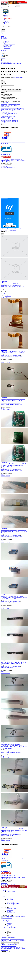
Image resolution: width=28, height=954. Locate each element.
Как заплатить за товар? (13, 903)
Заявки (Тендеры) (5, 91)
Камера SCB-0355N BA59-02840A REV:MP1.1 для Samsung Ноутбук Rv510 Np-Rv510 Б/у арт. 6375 (13, 663)
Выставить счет (11, 912)
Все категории (4, 63)
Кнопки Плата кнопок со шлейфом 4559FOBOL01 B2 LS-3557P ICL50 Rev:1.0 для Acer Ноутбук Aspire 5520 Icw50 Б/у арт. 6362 (14, 830)
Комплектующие (5, 356)
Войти (3, 58)
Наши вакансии (11, 891)
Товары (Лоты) (7, 89)
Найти (3, 29)
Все (2, 89)
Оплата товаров (5, 929)
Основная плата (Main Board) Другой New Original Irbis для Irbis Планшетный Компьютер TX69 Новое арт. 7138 (14, 531)
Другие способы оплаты (10, 927)
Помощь (3, 896)
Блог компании (10, 892)
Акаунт (2, 282)
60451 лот (8, 296)
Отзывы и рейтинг (11, 904)
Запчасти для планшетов (15, 356)
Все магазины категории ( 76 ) (8, 167)
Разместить (4, 37)
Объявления (10, 910)
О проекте (3, 890)
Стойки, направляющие (15, 752)
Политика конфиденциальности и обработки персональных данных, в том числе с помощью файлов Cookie (13, 940)
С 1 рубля (12, 91)
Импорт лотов (10, 902)
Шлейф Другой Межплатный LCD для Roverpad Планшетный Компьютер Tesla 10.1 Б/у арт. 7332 (13, 352)
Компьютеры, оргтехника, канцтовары (10, 285)
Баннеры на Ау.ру (11, 908)
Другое (11, 602)
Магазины (18, 91)
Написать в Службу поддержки (9, 944)
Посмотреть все (5, 297)
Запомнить (5, 55)
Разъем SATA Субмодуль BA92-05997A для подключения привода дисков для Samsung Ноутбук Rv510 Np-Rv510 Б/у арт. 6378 (14, 597)
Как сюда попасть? (18, 77)
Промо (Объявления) (16, 89)
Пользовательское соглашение (8, 937)
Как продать (10, 899)
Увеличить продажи (12, 900)
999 (9, 362)
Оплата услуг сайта (6, 920)
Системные (3, 288)
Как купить (9, 898)
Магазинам (9, 911)
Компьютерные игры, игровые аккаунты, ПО (12, 286)
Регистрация (4, 60)
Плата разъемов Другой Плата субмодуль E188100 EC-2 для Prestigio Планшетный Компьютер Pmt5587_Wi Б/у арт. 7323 (13, 465)
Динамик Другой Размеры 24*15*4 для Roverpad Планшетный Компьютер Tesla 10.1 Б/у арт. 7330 (13, 399)
